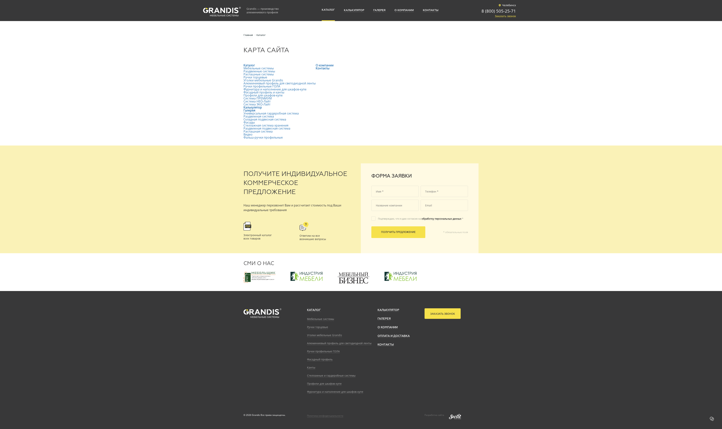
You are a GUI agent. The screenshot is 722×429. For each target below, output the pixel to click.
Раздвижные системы (259, 71)
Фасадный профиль (320, 359)
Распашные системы (258, 74)
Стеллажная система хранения (265, 125)
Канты (311, 367)
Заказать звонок (505, 16)
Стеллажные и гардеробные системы (331, 375)
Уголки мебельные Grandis (263, 80)
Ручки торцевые (255, 77)
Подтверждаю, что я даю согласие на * (420, 218)
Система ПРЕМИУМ (257, 98)
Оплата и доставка (394, 336)
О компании (325, 65)
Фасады (249, 122)
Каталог (249, 65)
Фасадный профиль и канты (263, 92)
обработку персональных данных (441, 218)
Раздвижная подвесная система (266, 128)
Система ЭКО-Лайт (256, 104)
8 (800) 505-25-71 (499, 11)
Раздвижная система (258, 116)
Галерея (249, 110)
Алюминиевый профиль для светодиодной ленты (279, 83)
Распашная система (258, 131)
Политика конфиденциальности (325, 415)
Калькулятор (252, 107)
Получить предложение (398, 232)
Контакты (322, 68)
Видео (248, 134)
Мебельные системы (258, 68)
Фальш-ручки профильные (263, 137)
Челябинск (509, 5)
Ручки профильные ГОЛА (261, 86)
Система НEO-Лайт (257, 101)
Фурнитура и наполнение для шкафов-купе (274, 89)
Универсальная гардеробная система (271, 113)
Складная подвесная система (264, 119)
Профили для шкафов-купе (263, 95)
